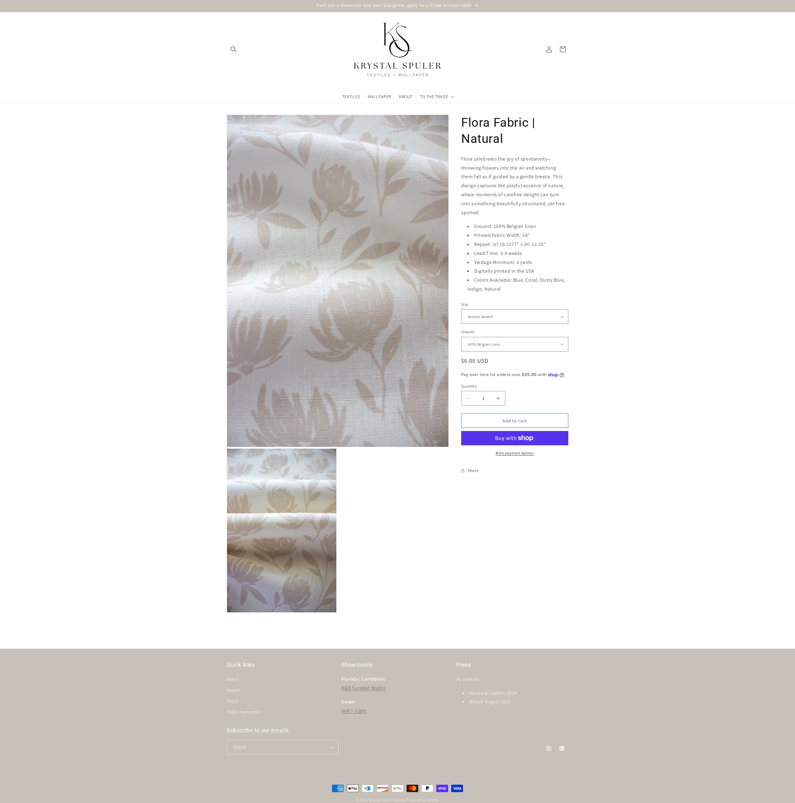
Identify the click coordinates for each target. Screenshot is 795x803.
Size (464, 304)
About (233, 701)
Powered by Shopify (422, 800)
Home (232, 679)
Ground (467, 331)
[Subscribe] (331, 747)
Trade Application (244, 712)
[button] (233, 49)
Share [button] (473, 470)
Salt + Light (353, 710)
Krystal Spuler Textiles (387, 800)
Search (233, 690)
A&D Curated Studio (363, 687)
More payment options (515, 453)
